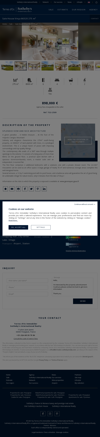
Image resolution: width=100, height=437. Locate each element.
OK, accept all (18, 227)
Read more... (13, 220)
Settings (41, 227)
